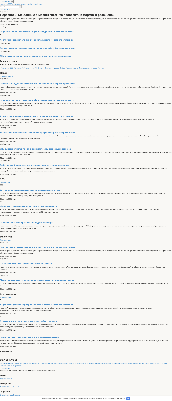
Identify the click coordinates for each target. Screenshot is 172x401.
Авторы (10, 395)
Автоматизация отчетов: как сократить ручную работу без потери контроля (38, 48)
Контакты (17, 395)
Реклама (14, 4)
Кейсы (39, 4)
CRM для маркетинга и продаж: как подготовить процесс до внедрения (35, 56)
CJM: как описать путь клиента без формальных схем (26, 263)
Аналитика (25, 4)
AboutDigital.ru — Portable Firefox (121, 363)
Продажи (47, 68)
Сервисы (34, 4)
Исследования (83, 68)
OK (128, 398)
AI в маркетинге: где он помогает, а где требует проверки (28, 321)
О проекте (3, 395)
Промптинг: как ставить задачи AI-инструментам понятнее (29, 337)
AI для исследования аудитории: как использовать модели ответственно (36, 40)
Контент (40, 68)
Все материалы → (6, 76)
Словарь (93, 68)
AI (30, 4)
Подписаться (5, 9)
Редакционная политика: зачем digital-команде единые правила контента (37, 32)
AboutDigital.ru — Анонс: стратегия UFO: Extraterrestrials (26, 363)
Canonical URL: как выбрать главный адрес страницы (26, 222)
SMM (19, 4)
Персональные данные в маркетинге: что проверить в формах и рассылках (57, 15)
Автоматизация (71, 68)
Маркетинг (4, 4)
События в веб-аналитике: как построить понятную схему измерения (34, 165)
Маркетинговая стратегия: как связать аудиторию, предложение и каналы (37, 280)
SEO (9, 4)
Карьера (100, 68)
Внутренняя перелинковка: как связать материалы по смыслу (31, 190)
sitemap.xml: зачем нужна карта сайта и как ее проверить (28, 206)
